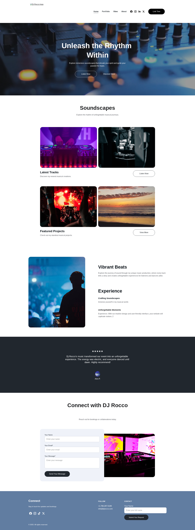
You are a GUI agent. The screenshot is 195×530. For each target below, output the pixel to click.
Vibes (115, 11)
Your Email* (49, 445)
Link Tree (156, 11)
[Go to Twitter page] (143, 11)
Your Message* (50, 456)
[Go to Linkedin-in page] (140, 11)
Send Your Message (57, 474)
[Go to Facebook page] (132, 11)
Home (96, 11)
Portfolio (106, 11)
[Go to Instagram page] (136, 11)
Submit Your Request (136, 517)
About (124, 11)
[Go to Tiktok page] (39, 513)
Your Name (49, 435)
